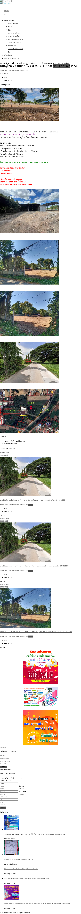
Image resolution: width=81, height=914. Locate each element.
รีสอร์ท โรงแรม (12, 46)
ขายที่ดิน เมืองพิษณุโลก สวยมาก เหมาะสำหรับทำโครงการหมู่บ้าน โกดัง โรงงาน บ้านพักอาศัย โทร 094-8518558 (36, 632)
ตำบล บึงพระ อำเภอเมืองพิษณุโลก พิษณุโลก (14, 71)
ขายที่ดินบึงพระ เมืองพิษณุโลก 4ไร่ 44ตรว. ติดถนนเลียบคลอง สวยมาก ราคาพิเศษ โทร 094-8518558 (32, 500)
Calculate (3, 766)
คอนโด (10, 27)
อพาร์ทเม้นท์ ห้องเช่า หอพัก (15, 39)
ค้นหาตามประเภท (9, 20)
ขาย (5, 14)
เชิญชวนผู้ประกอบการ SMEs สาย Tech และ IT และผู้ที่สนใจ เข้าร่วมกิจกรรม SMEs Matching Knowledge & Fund (34, 834)
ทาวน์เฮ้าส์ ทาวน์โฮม (14, 36)
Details (31, 505)
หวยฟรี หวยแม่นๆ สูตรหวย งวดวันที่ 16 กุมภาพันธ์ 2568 (19, 859)
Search (3, 807)
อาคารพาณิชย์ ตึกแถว (14, 33)
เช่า (5, 17)
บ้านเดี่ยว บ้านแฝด (13, 23)
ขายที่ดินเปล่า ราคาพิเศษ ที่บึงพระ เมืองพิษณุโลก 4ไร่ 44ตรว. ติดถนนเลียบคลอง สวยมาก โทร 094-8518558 (34, 566)
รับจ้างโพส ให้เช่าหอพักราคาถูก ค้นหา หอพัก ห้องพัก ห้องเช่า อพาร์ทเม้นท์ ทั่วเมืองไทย (26, 878)
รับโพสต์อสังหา (8, 55)
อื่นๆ (9, 52)
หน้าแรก (6, 11)
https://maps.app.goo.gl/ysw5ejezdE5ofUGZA (28, 162)
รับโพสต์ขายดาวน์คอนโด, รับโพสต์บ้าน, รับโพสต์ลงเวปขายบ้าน (21, 869)
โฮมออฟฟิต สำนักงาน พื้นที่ (15, 49)
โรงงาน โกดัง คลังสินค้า (14, 42)
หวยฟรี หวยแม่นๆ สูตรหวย (11, 58)
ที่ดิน (9, 30)
